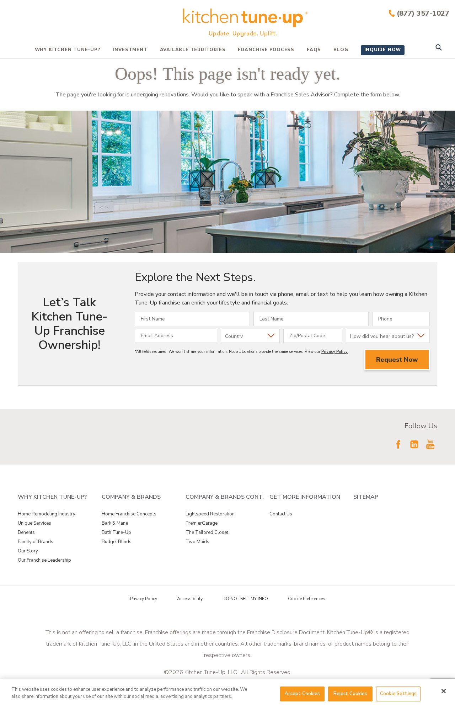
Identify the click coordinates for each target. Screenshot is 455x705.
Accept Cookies (302, 693)
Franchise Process (266, 50)
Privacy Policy (334, 351)
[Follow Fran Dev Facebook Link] (398, 444)
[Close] (443, 691)
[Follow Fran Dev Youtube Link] (430, 444)
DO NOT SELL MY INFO (245, 598)
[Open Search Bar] (438, 48)
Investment (130, 50)
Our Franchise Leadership (44, 560)
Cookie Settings (398, 693)
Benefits (26, 532)
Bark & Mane (115, 523)
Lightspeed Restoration (210, 514)
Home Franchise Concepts (129, 514)
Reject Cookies (350, 693)
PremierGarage (202, 523)
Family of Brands (35, 542)
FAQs (314, 50)
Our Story (28, 551)
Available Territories (193, 50)
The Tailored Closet (207, 532)
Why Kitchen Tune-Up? (68, 50)
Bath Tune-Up (116, 532)
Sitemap (365, 497)
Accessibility (190, 598)
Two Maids (197, 542)
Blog (340, 50)
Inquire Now (382, 50)
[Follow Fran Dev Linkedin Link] (414, 444)
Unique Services (34, 523)
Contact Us (280, 514)
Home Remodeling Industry (46, 514)
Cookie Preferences (306, 598)
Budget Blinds (117, 542)
